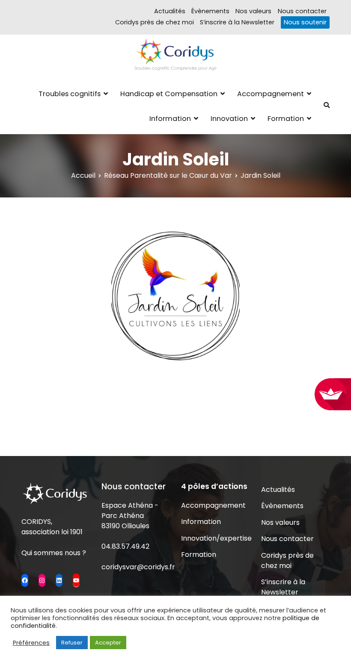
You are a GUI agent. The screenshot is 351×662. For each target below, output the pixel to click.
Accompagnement (270, 94)
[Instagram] (42, 580)
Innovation (229, 119)
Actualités (169, 11)
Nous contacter (302, 11)
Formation (286, 119)
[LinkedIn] (59, 580)
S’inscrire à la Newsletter (237, 22)
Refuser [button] (72, 642)
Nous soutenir (305, 22)
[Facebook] (24, 580)
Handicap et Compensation (168, 94)
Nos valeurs (253, 11)
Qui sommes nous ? (53, 553)
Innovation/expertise (215, 538)
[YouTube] (76, 580)
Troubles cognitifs (70, 94)
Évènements (210, 11)
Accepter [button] (108, 642)
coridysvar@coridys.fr (138, 567)
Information (170, 119)
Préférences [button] (31, 643)
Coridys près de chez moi (154, 22)
